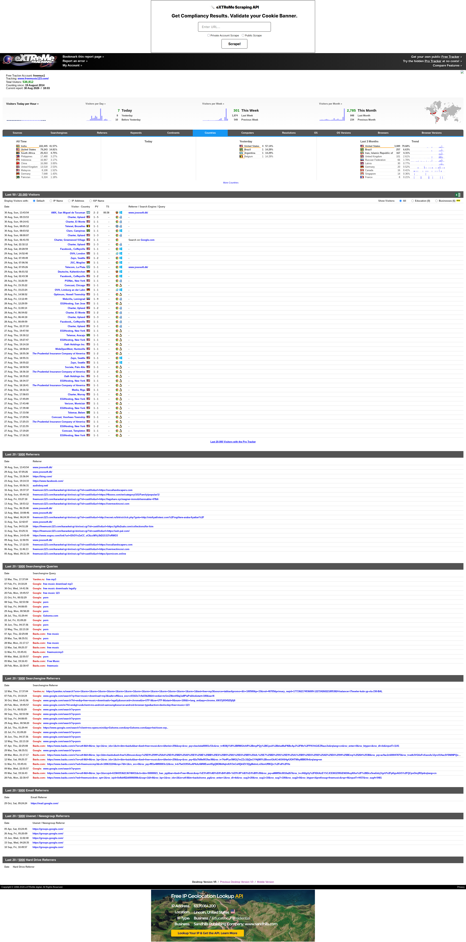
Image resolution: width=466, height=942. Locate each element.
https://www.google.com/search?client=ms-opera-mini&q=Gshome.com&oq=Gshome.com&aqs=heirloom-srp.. (105, 727)
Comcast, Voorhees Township (68, 417)
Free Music (53, 661)
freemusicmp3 (55, 652)
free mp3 (51, 579)
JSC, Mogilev (77, 262)
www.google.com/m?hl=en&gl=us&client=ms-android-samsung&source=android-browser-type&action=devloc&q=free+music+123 (116, 705)
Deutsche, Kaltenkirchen (71, 271)
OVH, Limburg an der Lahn (70, 290)
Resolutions (289, 132)
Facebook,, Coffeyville (72, 249)
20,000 (22, 194)
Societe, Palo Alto (75, 367)
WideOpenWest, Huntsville (70, 349)
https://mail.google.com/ (44, 803)
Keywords (136, 132)
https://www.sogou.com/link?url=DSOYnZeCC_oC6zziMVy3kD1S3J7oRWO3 (75, 535)
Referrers (102, 132)
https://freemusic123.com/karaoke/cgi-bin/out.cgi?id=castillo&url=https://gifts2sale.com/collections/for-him (93, 526)
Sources (17, 132)
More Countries (230, 182)
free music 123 (51, 593)
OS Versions (344, 132)
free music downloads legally (59, 588)
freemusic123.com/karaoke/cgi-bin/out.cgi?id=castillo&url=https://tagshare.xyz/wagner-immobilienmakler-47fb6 (95, 499)
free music (53, 634)
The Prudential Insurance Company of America (58, 353)
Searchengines (59, 132)
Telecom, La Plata (75, 267)
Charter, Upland (76, 217)
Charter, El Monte (75, 221)
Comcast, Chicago (75, 285)
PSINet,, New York (75, 280)
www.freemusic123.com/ (33, 78)
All (404, 200)
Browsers (383, 132)
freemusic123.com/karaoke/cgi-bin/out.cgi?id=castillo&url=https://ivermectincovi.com (81, 503)
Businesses (446, 200)
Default (40, 200)
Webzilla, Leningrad (74, 299)
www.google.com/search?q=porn (62, 709)
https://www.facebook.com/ (48, 481)
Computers (247, 132)
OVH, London (77, 253)
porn (45, 597)
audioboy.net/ (40, 485)
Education (422, 200)
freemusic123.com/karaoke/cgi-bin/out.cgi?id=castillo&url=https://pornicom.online (79, 553)
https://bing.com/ (42, 476)
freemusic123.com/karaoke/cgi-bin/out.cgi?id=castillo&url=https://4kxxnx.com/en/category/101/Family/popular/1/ (96, 494)
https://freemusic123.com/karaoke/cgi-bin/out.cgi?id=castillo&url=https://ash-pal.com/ (81, 531)
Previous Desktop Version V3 (236, 881)
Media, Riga (78, 390)
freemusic (52, 665)
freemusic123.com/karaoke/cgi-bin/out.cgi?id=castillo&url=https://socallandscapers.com (83, 490)
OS (316, 132)
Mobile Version (265, 881)
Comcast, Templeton (73, 430)
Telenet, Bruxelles (75, 226)
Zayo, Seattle (78, 258)
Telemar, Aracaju (75, 335)
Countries (210, 132)
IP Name (58, 200)
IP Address (77, 200)
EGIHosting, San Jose (72, 303)
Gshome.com (50, 615)
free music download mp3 (57, 584)
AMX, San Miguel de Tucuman (68, 212)
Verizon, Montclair (75, 403)
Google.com (148, 240)
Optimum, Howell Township (69, 294)
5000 (21, 454)
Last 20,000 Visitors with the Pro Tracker (233, 441)
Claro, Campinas (75, 230)
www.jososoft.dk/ (138, 212)
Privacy (461, 887)
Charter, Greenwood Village (69, 240)
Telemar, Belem (76, 412)
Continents (173, 132)
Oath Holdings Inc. (74, 344)
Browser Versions (432, 132)
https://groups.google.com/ (48, 829)
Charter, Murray (76, 394)
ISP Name (98, 200)
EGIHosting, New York (72, 330)
